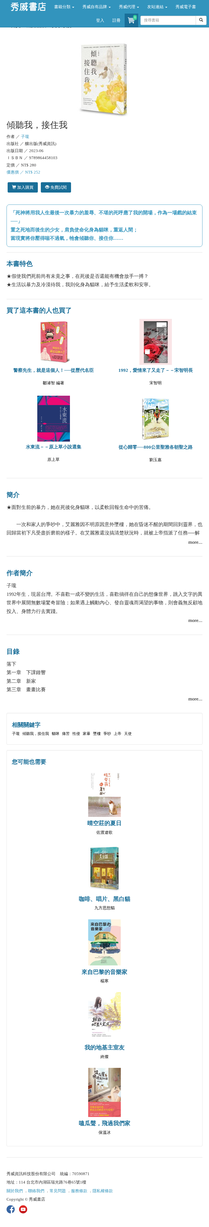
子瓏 (25, 136)
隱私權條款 (103, 1191)
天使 (128, 734)
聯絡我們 (36, 1191)
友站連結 (156, 7)
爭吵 (107, 734)
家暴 (86, 734)
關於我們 (15, 1191)
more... (195, 542)
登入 (100, 20)
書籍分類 (63, 7)
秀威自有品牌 (95, 7)
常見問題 (58, 1191)
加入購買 (24, 187)
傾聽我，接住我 (35, 734)
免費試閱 (58, 187)
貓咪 (55, 734)
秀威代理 (127, 7)
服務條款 (79, 1191)
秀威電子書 (186, 7)
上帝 (117, 734)
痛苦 (66, 734)
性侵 (76, 734)
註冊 (116, 20)
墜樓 (97, 734)
